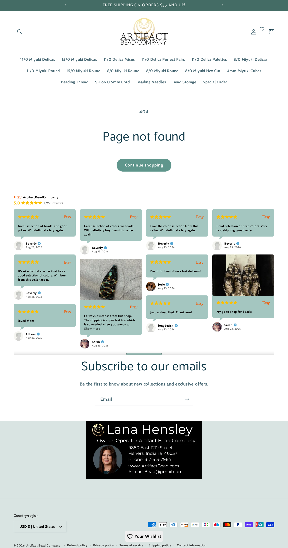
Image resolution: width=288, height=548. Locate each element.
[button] (20, 32)
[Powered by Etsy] (67, 217)
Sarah (228, 324)
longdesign (166, 325)
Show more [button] (92, 328)
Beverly (31, 243)
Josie (161, 284)
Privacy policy (103, 545)
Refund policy (77, 545)
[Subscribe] (187, 399)
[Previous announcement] (65, 5)
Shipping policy (160, 545)
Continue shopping (144, 165)
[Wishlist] (262, 32)
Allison (31, 334)
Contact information (192, 545)
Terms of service (131, 545)
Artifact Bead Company (43, 545)
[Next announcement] (222, 5)
